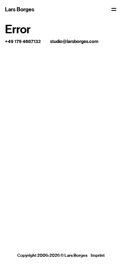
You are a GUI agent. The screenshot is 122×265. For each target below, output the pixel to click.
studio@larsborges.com (74, 41)
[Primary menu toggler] (114, 9)
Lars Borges (19, 9)
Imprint (98, 255)
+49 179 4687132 (23, 41)
